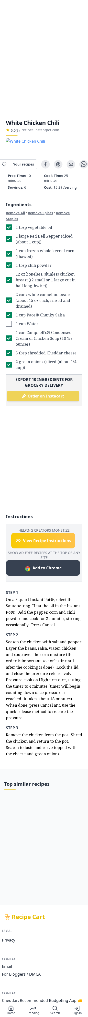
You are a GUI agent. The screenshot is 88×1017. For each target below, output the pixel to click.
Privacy (8, 940)
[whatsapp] (83, 164)
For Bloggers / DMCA (21, 974)
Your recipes (23, 164)
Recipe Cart (28, 917)
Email (7, 966)
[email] (70, 164)
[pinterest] (58, 164)
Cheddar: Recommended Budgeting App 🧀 (42, 1000)
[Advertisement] (44, 59)
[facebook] (45, 164)
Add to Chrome (47, 568)
